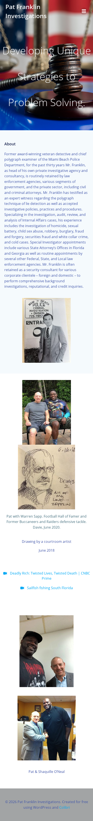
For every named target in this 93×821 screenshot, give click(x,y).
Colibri (64, 807)
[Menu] (84, 11)
